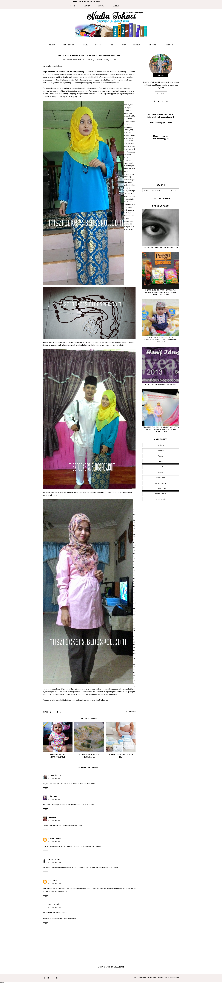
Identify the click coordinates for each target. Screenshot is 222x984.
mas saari (52, 817)
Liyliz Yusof (53, 880)
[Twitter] (158, 101)
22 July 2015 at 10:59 (54, 883)
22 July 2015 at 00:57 (54, 778)
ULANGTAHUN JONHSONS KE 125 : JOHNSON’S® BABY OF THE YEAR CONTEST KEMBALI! (160, 339)
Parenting (168, 45)
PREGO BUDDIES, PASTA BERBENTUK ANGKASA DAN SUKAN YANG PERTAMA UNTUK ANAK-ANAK (160, 292)
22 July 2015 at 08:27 (54, 820)
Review (101, 6)
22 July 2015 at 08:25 (54, 799)
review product (160, 494)
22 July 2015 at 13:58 (54, 907)
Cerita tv (161, 445)
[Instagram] (162, 101)
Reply (45, 789)
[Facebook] (154, 101)
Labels (116, 6)
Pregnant (77, 60)
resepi (160, 472)
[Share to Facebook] (54, 712)
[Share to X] (51, 712)
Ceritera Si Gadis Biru (147, 978)
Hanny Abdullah (55, 904)
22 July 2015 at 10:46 (54, 862)
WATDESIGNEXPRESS (172, 978)
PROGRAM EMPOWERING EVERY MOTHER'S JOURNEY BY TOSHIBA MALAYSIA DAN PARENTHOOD (161, 429)
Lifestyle (68, 60)
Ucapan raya (88, 60)
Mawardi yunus (54, 775)
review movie (161, 488)
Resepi (98, 45)
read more (160, 93)
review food (160, 477)
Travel (85, 45)
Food (111, 45)
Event (123, 45)
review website (160, 499)
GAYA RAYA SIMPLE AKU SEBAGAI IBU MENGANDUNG (89, 55)
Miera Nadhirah (54, 838)
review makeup (160, 483)
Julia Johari (53, 796)
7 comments (131, 712)
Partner (86, 6)
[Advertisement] (160, 164)
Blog (73, 6)
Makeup (136, 45)
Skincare (152, 45)
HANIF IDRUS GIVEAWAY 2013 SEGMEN (160, 384)
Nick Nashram (54, 859)
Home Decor (68, 45)
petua (161, 467)
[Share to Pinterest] (58, 712)
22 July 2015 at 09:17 (54, 841)
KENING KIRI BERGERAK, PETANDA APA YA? (161, 247)
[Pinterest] (167, 101)
